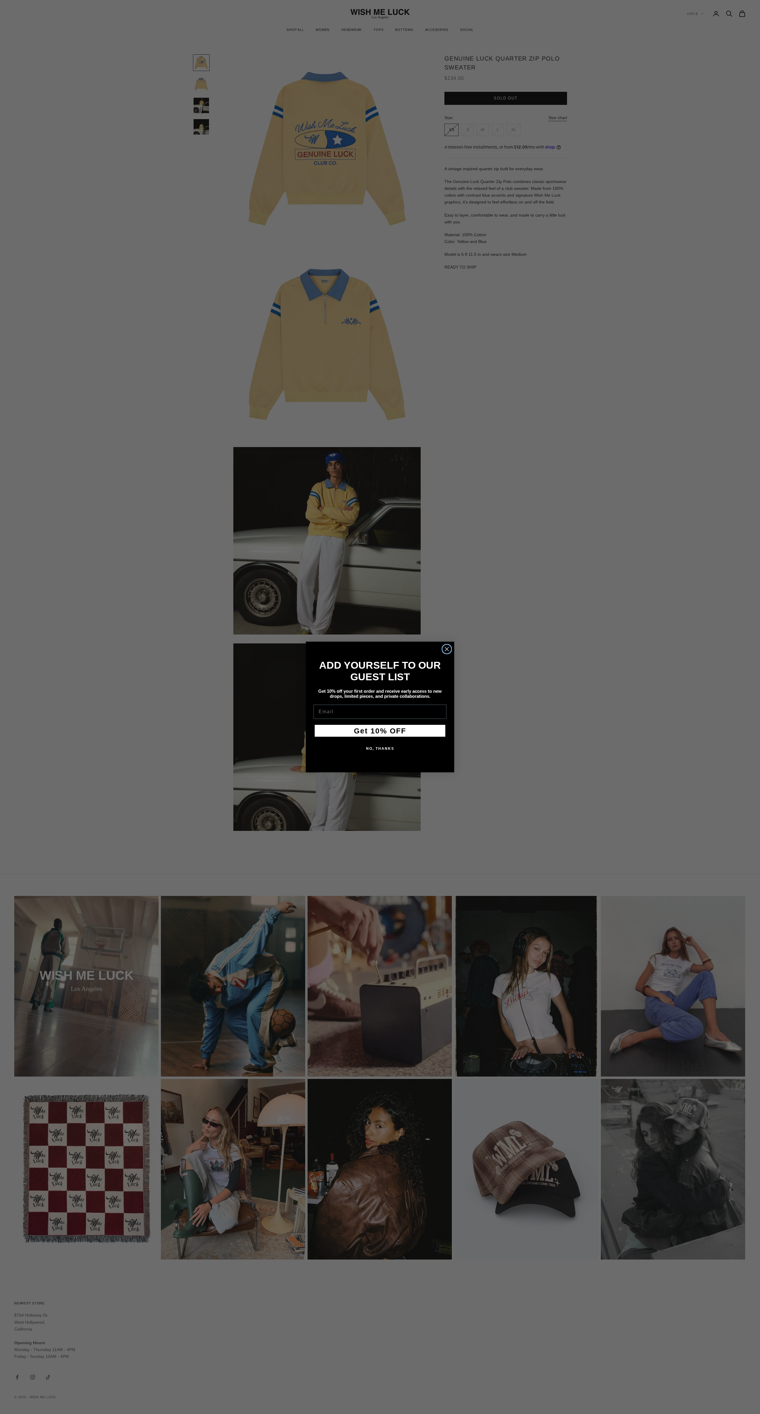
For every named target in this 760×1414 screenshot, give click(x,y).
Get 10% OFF (380, 731)
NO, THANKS (380, 749)
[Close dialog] (446, 649)
